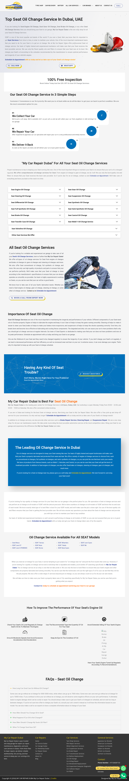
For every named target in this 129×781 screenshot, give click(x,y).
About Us (38, 756)
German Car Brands (104, 754)
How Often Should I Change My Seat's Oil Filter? (30, 722)
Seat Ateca (15, 543)
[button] (118, 6)
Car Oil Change (72, 759)
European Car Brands (105, 746)
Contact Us (39, 754)
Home (37, 741)
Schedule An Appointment (15, 60)
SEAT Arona (39, 548)
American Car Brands (105, 743)
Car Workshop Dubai (42, 748)
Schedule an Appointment (99, 176)
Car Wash (70, 771)
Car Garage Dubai (41, 746)
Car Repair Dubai (41, 751)
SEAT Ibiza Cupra (63, 548)
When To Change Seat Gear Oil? (24, 727)
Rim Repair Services (73, 743)
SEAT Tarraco (39, 543)
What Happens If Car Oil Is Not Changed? (27, 717)
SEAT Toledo (62, 545)
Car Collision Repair (73, 769)
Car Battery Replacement (75, 756)
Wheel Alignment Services (75, 746)
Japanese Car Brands (105, 741)
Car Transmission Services (75, 754)
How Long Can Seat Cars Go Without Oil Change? (31, 688)
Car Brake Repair (72, 751)
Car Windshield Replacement (76, 764)
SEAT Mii (83, 545)
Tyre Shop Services (73, 741)
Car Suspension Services (75, 748)
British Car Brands (104, 751)
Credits (53, 778)
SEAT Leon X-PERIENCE (19, 548)
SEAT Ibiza (38, 545)
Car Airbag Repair (73, 761)
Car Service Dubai (41, 743)
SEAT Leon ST (16, 545)
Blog (36, 759)
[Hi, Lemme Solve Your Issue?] (123, 768)
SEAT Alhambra (63, 543)
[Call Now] (123, 775)
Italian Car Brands (104, 748)
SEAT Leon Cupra (86, 543)
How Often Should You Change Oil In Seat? (28, 713)
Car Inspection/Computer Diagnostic (79, 766)
